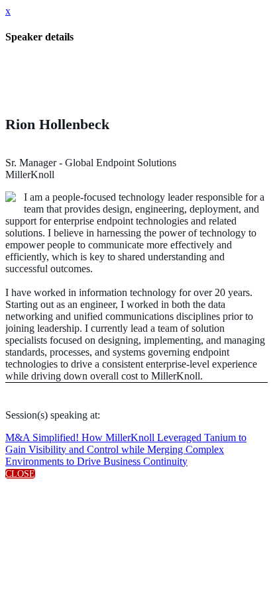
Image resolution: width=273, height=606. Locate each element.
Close (20, 474)
